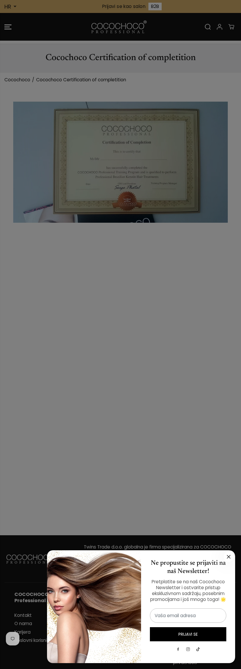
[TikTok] (198, 649)
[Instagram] (188, 649)
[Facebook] (178, 649)
